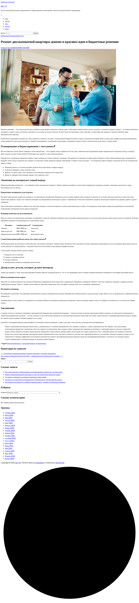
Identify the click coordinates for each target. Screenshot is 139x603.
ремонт (17, 36)
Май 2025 (8, 418)
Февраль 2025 (10, 425)
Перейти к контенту (8, 2)
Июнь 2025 (9, 415)
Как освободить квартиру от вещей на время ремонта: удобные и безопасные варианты (35, 382)
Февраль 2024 (10, 456)
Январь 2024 (9, 458)
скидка (7, 26)
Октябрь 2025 (10, 413)
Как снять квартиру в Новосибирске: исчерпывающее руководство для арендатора (33, 372)
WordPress (60, 463)
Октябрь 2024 (10, 436)
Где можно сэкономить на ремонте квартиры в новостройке (26, 377)
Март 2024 (9, 453)
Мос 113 (4, 6)
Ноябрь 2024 (9, 433)
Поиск (3, 358)
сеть (6, 24)
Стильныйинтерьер (28, 343)
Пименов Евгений (7, 48)
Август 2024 (9, 441)
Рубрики (4, 392)
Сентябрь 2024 (10, 438)
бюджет (6, 36)
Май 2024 (8, 448)
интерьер (12, 36)
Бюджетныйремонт (14, 343)
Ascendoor (40, 463)
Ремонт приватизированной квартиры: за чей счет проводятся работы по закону (33, 374)
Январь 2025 (9, 428)
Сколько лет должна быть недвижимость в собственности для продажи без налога (33, 380)
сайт (6, 19)
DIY (2, 36)
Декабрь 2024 (10, 430)
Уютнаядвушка (41, 343)
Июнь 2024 (9, 446)
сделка (7, 21)
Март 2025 (9, 423)
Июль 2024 (9, 443)
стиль (22, 36)
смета (7, 29)
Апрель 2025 (9, 420)
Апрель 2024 (9, 451)
